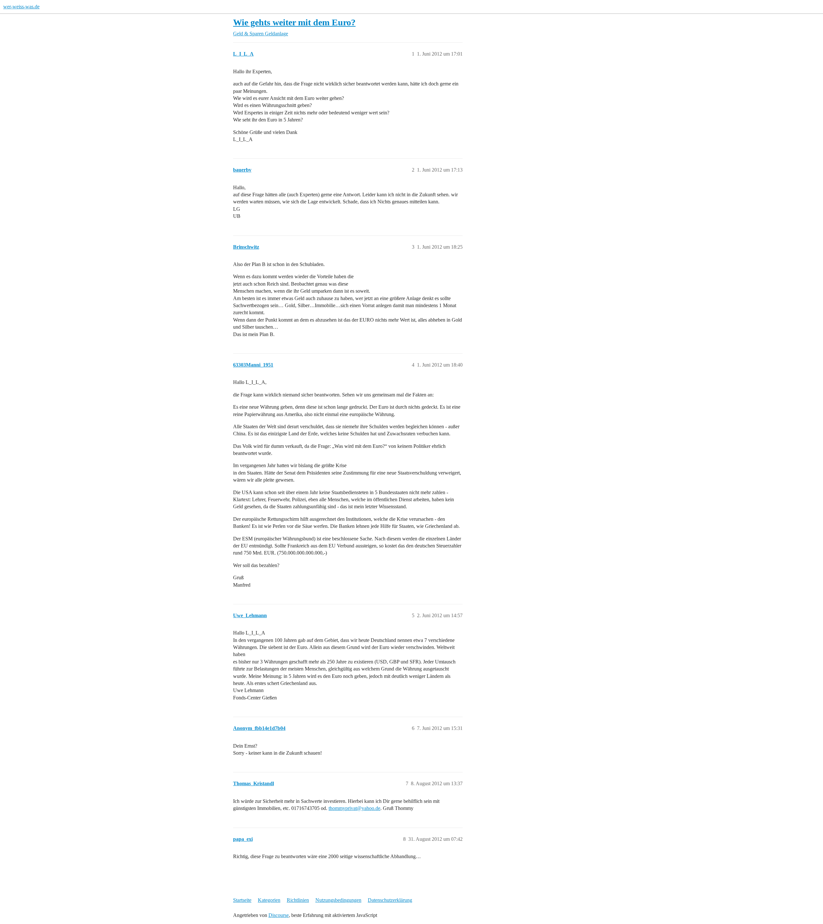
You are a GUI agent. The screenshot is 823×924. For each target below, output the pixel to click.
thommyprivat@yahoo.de (354, 808)
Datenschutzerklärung (390, 900)
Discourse (278, 915)
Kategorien (269, 900)
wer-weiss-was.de (21, 6)
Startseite (242, 900)
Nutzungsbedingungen (338, 900)
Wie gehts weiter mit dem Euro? (294, 22)
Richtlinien (298, 900)
